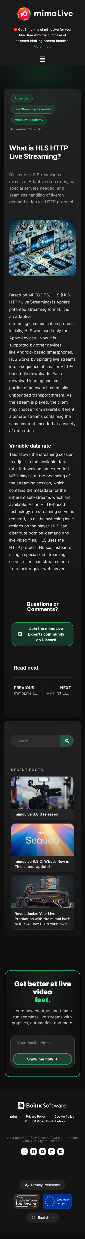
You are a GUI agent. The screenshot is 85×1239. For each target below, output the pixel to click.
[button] (42, 60)
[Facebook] (33, 1151)
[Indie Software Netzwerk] (26, 1201)
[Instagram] (24, 1151)
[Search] (67, 741)
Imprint (12, 1116)
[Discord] (60, 1151)
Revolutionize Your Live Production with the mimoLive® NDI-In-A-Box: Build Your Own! (42, 918)
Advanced (21, 98)
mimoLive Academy (28, 120)
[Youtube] (42, 1151)
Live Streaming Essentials (33, 109)
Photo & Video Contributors (45, 1121)
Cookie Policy (64, 1116)
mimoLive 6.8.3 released (36, 814)
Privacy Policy (36, 1116)
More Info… (42, 46)
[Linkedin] (51, 1151)
